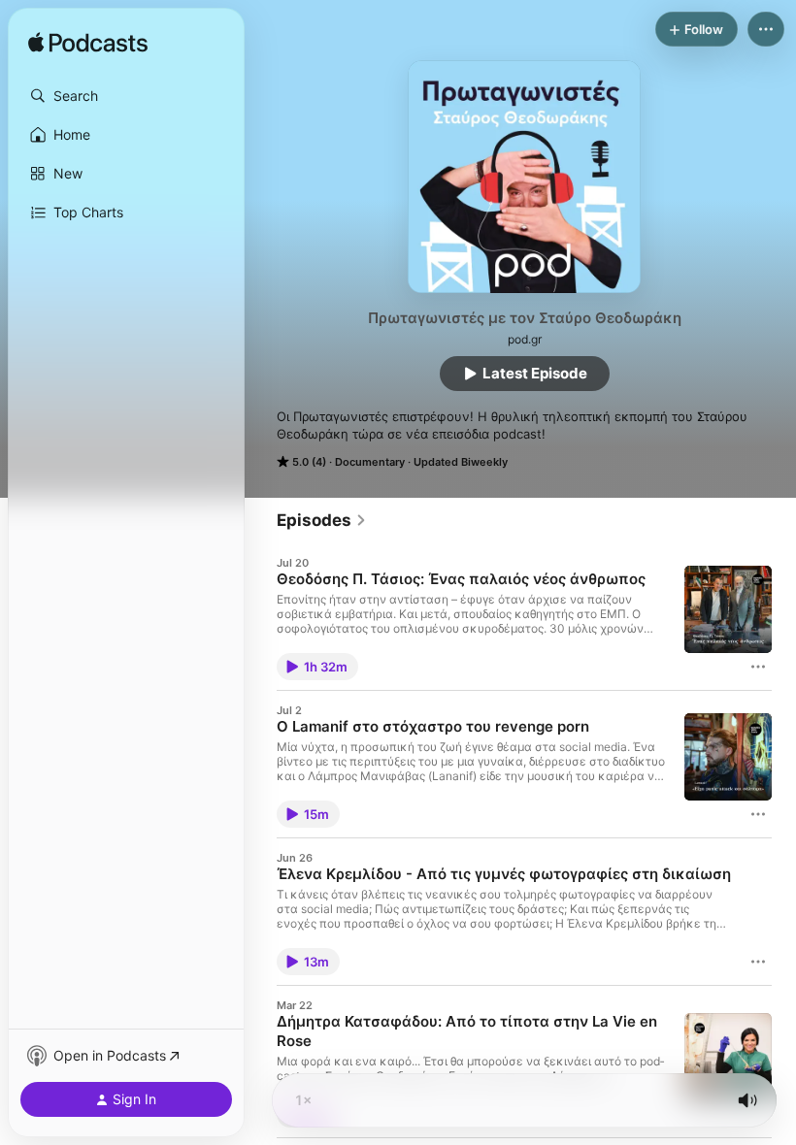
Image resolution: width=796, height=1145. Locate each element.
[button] (126, 96)
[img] (88, 43)
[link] (322, 520)
